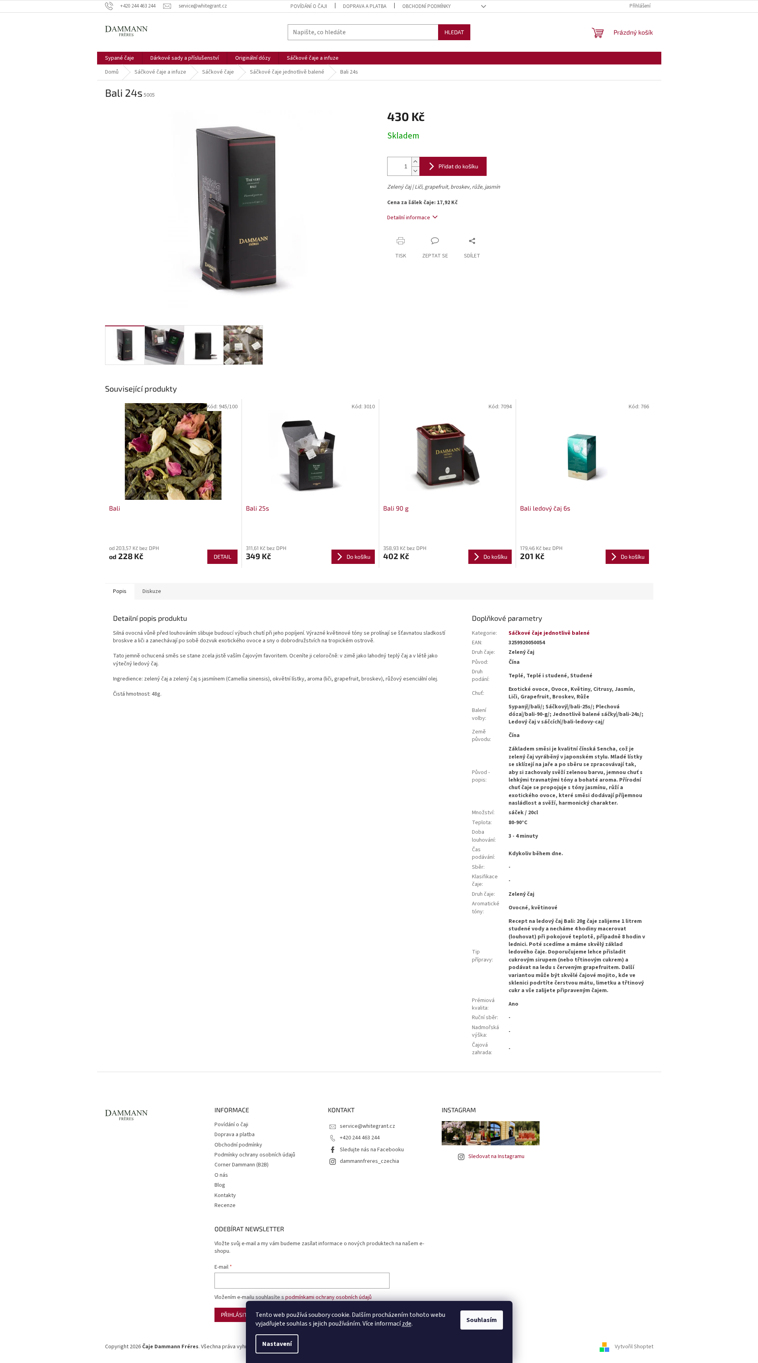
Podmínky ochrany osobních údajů (254, 1155)
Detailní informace (408, 218)
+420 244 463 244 (360, 1138)
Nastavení (277, 1344)
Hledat (454, 32)
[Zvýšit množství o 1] (415, 161)
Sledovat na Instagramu (496, 1156)
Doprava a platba (364, 6)
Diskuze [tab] (151, 591)
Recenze (225, 1205)
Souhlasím (481, 1320)
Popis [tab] (120, 591)
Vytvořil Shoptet (634, 1347)
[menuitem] (119, 58)
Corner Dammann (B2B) (241, 1165)
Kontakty (225, 1195)
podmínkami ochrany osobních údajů (328, 1297)
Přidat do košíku (458, 166)
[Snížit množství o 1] (415, 170)
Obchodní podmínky (426, 6)
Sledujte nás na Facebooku (372, 1150)
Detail (222, 556)
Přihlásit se (238, 1314)
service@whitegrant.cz (367, 1126)
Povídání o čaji (308, 6)
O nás (221, 1175)
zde (406, 1323)
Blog (219, 1185)
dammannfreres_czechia (369, 1161)
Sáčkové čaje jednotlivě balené (549, 633)
